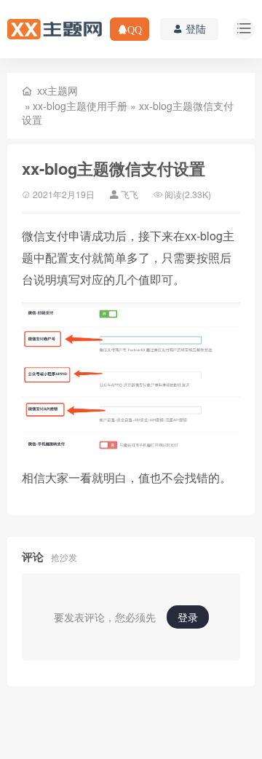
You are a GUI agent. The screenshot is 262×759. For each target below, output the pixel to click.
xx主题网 (57, 90)
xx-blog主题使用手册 (80, 105)
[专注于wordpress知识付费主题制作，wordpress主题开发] (54, 27)
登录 (188, 617)
